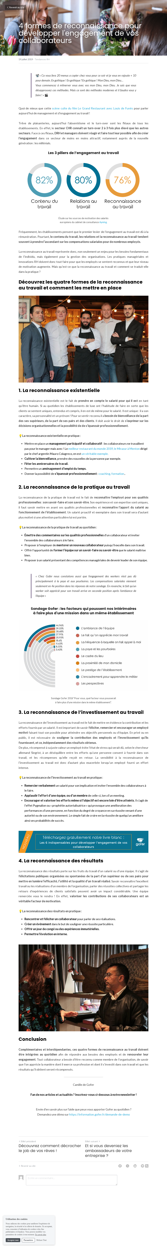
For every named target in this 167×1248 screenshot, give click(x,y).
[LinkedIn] (135, 1166)
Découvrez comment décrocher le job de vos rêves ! (50, 1148)
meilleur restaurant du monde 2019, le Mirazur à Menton (104, 448)
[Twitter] (127, 1166)
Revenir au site (16, 7)
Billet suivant (91, 1141)
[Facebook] (120, 1166)
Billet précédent (28, 1141)
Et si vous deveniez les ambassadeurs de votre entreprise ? (108, 1150)
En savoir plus (40, 1234)
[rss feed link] (146, 1166)
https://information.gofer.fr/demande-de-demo (99, 1114)
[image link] (83, 842)
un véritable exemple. (95, 453)
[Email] (142, 1166)
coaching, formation (111, 473)
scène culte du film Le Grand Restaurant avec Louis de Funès (92, 108)
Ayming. (103, 222)
